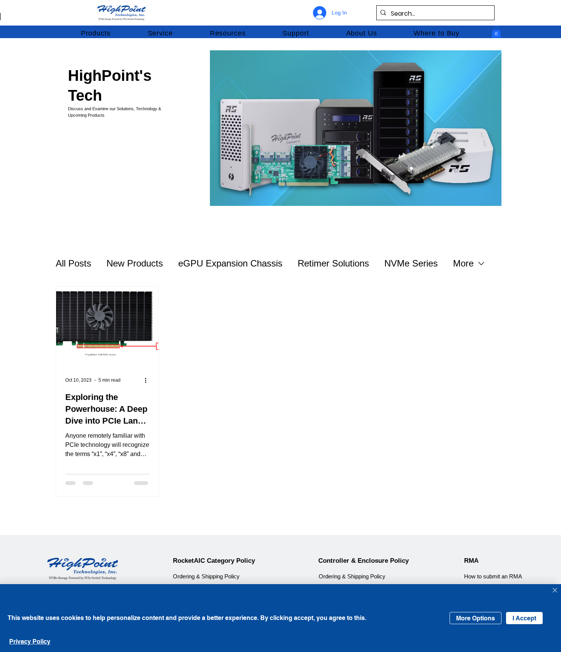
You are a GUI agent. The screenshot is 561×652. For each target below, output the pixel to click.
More (463, 263)
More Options (475, 618)
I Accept (524, 618)
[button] (95, 33)
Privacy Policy (29, 641)
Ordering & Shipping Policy (206, 576)
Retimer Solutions (333, 263)
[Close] (554, 591)
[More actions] (148, 380)
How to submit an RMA (493, 576)
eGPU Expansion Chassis (230, 263)
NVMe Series (411, 263)
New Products (134, 263)
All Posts (73, 263)
